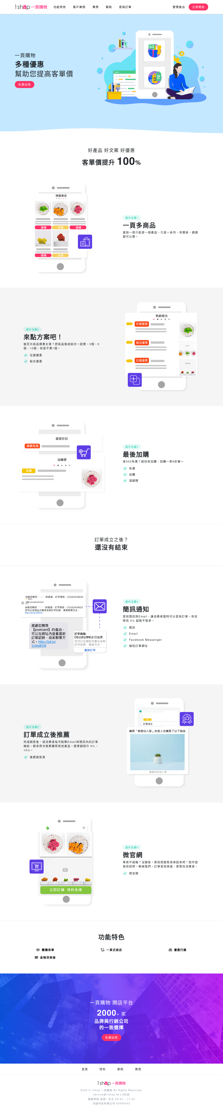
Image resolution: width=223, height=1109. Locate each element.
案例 (120, 1069)
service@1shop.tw (106, 1094)
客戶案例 (79, 7)
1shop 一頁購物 (102, 1090)
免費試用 (24, 84)
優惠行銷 (180, 950)
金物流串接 (48, 957)
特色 (102, 1069)
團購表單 (48, 950)
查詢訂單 (125, 7)
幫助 (109, 7)
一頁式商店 (114, 950)
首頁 (85, 1069)
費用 (96, 7)
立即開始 (198, 7)
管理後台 (179, 7)
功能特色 (59, 7)
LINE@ (125, 1094)
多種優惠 (29, 64)
